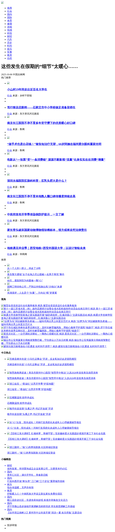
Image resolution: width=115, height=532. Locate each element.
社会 (9, 95)
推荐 (9, 8)
